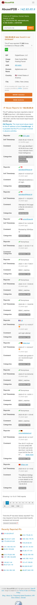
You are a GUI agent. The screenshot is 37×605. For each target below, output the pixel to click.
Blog (3, 595)
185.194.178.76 (27, 539)
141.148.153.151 (10, 547)
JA (22, 320)
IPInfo (20, 88)
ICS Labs (26, 136)
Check (30, 28)
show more (29, 455)
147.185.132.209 (10, 557)
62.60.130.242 (9, 549)
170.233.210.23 (9, 541)
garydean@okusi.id (25, 169)
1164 (17, 506)
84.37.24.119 (8, 564)
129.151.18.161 (27, 547)
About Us (9, 595)
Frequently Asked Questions (22, 595)
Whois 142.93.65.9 (18, 100)
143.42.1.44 (8, 562)
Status (17, 597)
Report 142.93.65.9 (18, 95)
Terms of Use (23, 590)
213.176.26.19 (27, 535)
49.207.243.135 (27, 570)
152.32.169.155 (27, 554)
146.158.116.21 (27, 558)
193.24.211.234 (9, 539)
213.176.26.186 (9, 554)
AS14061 (18, 65)
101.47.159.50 (27, 562)
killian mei (24, 464)
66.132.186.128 (9, 570)
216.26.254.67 (9, 533)
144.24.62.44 (27, 543)
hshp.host (26, 343)
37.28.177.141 (27, 550)
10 (4, 506)
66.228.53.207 (27, 566)
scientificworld (28, 219)
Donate (23, 597)
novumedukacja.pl (25, 433)
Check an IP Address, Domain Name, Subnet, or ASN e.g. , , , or (16, 19)
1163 (12, 506)
